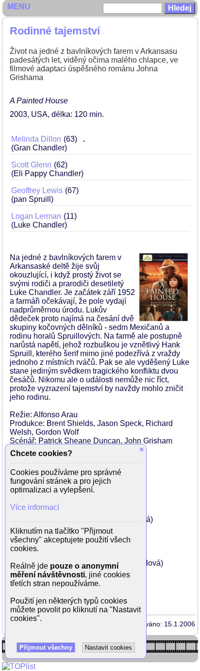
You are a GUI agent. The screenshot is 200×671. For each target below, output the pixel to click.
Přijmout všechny (45, 647)
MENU (19, 6)
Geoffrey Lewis (37, 190)
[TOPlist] (18, 666)
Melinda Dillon (36, 139)
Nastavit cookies (108, 647)
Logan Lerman (36, 216)
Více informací (34, 507)
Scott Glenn (31, 165)
